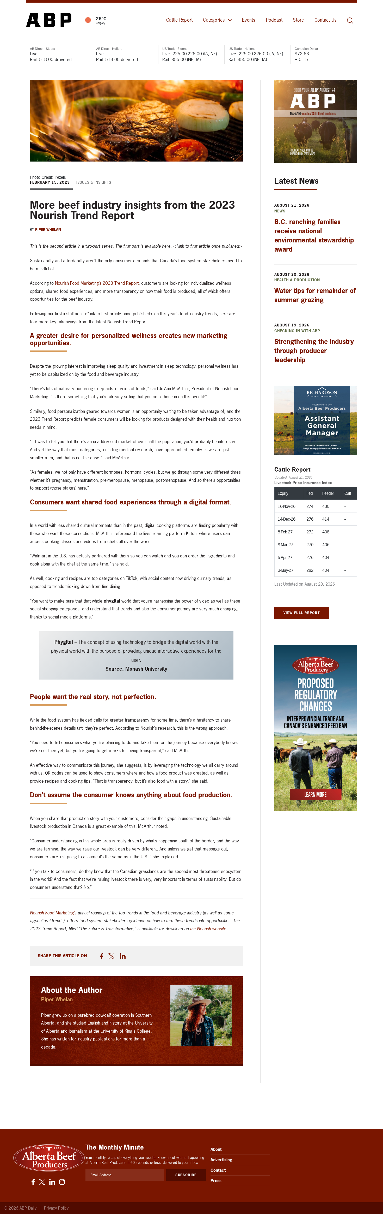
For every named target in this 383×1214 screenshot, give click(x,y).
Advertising (222, 1160)
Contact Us (325, 20)
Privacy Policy (56, 1208)
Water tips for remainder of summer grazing (315, 295)
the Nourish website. (208, 929)
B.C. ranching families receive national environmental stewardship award (314, 235)
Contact (218, 1170)
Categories (214, 20)
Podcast (274, 20)
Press (216, 1180)
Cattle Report (179, 20)
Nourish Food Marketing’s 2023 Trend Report (97, 283)
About (216, 1149)
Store (298, 20)
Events (248, 20)
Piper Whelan (48, 229)
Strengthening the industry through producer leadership (314, 350)
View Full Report (301, 612)
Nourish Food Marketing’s (53, 913)
